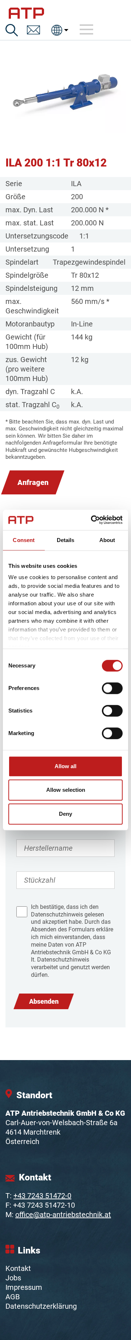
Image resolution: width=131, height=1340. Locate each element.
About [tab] (107, 540)
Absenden (44, 1001)
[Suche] (11, 30)
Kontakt (18, 1268)
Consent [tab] (24, 540)
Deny (65, 814)
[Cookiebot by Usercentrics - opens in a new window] (92, 520)
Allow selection (65, 790)
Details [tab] (66, 540)
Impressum (23, 1287)
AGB (12, 1296)
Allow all (65, 766)
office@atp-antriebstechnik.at (63, 1214)
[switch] (112, 688)
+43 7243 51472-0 (42, 1195)
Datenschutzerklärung (41, 1306)
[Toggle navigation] (87, 30)
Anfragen (32, 482)
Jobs (13, 1277)
